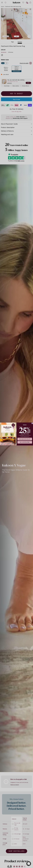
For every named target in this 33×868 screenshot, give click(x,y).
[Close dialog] (32, 423)
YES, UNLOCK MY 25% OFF (24, 439)
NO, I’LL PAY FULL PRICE (25, 442)
